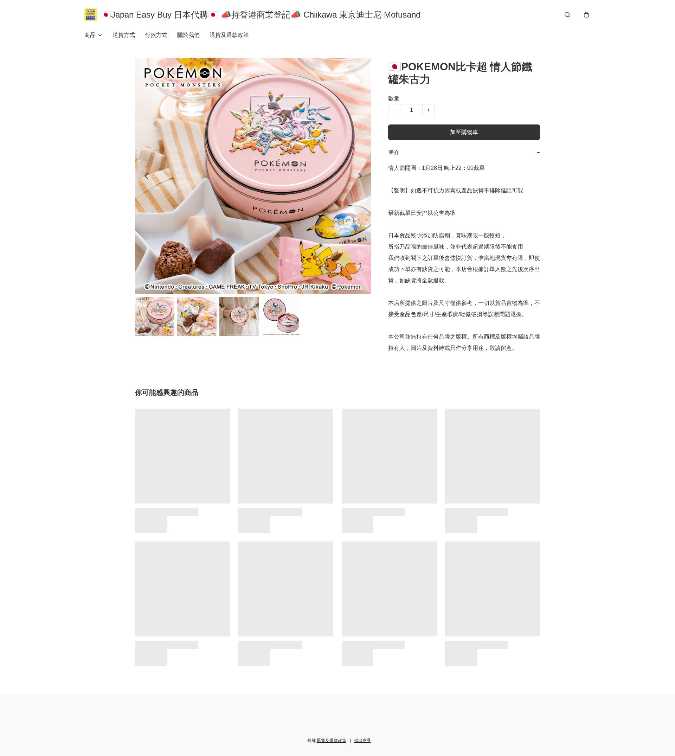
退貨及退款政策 (229, 35)
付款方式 (156, 35)
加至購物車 (464, 132)
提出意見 (362, 740)
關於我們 (188, 35)
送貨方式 (123, 35)
